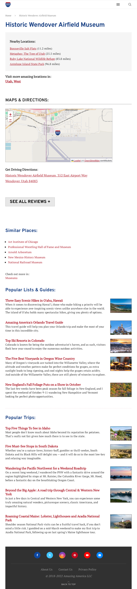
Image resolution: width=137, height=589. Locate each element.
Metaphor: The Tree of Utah (27, 54)
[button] (57, 133)
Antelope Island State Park (27, 64)
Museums (11, 278)
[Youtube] (87, 555)
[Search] (130, 4)
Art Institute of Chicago (23, 242)
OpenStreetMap (92, 160)
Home (8, 15)
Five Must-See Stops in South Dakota (31, 446)
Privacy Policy (87, 569)
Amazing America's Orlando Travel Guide (34, 322)
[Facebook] (37, 555)
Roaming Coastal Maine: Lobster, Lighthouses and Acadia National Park (52, 518)
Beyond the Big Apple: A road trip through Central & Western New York (52, 492)
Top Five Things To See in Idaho (27, 428)
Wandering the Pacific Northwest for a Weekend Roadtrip (45, 468)
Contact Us (65, 569)
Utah (8, 81)
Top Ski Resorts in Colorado (24, 340)
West (17, 81)
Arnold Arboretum (20, 252)
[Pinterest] (75, 555)
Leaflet (77, 160)
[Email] (100, 555)
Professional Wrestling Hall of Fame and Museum (39, 247)
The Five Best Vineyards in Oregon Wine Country (40, 358)
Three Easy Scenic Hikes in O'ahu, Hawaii (34, 300)
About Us (46, 569)
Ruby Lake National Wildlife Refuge (32, 59)
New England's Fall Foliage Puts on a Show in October (43, 384)
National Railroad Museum (25, 262)
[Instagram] (62, 555)
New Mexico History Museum (26, 257)
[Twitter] (50, 555)
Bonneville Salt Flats (23, 48)
